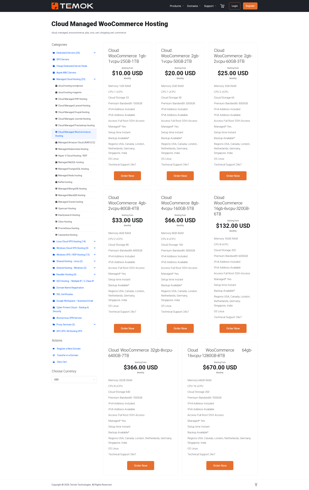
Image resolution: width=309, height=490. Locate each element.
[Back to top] (256, 484)
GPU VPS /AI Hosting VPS (69, 331)
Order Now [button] (127, 175)
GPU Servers (62, 59)
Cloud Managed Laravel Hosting (73, 105)
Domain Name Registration (70, 287)
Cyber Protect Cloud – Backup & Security (71, 309)
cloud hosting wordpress (70, 86)
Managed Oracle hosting (70, 202)
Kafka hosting (64, 182)
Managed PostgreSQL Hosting (73, 169)
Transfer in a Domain (67, 355)
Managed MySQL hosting (70, 162)
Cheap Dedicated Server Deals (71, 66)
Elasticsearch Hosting (68, 215)
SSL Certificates (64, 294)
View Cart (61, 362)
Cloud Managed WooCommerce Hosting (73, 134)
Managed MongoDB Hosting (72, 188)
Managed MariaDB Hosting (71, 195)
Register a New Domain (68, 348)
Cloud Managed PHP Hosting (72, 99)
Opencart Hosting (66, 208)
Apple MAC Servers (66, 72)
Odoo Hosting (64, 221)
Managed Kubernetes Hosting (72, 149)
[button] (74, 53)
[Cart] (222, 6)
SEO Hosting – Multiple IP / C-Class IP (75, 281)
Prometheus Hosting (68, 228)
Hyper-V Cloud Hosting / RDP (72, 155)
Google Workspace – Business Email (74, 301)
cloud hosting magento (69, 92)
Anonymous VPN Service (69, 318)
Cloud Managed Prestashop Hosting (76, 125)
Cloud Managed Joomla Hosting (74, 119)
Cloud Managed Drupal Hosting (73, 112)
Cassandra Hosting (67, 235)
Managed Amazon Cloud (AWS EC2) (76, 142)
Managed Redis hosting (69, 175)
